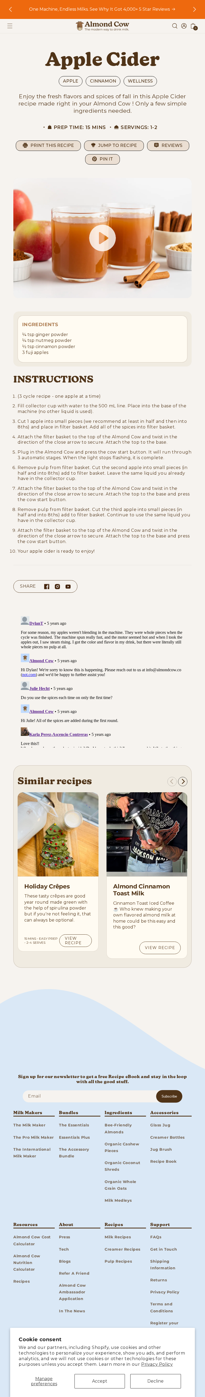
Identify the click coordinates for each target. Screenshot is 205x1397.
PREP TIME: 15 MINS (80, 127)
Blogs (65, 1261)
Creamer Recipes (122, 1249)
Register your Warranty (164, 1326)
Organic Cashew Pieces (122, 1147)
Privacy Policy (157, 1364)
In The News (72, 1311)
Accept (99, 1381)
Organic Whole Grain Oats (120, 1185)
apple (70, 81)
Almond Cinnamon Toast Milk (141, 890)
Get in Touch (163, 1249)
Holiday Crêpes (47, 886)
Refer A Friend (74, 1273)
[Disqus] (102, 681)
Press (64, 1237)
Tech (64, 1249)
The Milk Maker (29, 1125)
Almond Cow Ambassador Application (72, 1292)
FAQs (155, 1237)
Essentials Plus (74, 1137)
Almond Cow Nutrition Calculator (26, 1263)
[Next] (182, 781)
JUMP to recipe (117, 145)
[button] (9, 25)
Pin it (106, 159)
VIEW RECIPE (73, 940)
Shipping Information (163, 1264)
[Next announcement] (194, 9)
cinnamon (103, 81)
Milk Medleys (118, 1200)
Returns (158, 1280)
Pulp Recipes (118, 1261)
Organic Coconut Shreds (122, 1166)
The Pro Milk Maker (33, 1137)
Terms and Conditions (161, 1307)
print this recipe (52, 145)
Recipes (21, 1281)
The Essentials (74, 1125)
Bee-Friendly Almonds (118, 1128)
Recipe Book (163, 1161)
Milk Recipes (118, 1237)
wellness (140, 81)
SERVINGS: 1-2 (139, 127)
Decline (155, 1381)
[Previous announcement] (10, 9)
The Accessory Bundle (74, 1152)
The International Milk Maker (31, 1152)
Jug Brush (161, 1149)
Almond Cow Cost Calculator (32, 1240)
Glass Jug (160, 1125)
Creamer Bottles (167, 1137)
